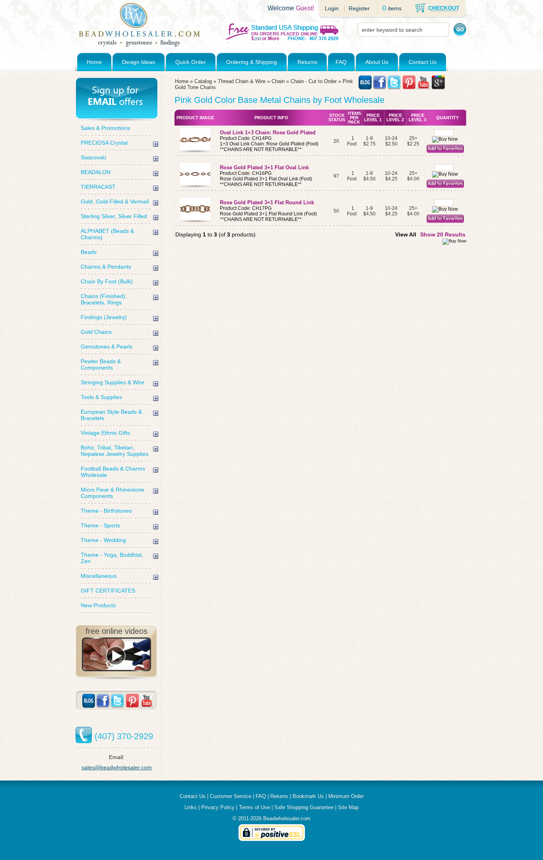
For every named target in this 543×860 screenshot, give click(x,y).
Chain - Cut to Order (314, 81)
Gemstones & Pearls (106, 346)
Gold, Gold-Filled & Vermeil (115, 201)
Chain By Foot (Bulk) (107, 281)
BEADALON (96, 172)
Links (190, 807)
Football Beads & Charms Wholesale (113, 471)
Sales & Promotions (105, 128)
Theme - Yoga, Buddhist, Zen (112, 558)
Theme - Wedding (103, 540)
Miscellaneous (98, 576)
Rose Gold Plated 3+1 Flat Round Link (268, 202)
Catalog (203, 81)
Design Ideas (138, 62)
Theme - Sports (100, 525)
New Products (98, 605)
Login (332, 8)
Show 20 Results (442, 234)
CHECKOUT (444, 8)
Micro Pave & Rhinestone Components (112, 492)
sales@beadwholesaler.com (116, 767)
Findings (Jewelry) (104, 317)
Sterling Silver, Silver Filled (114, 216)
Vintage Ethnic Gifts (105, 433)
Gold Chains (96, 332)
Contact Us (422, 62)
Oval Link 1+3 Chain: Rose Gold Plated (268, 133)
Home (94, 62)
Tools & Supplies (101, 397)
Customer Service (230, 796)
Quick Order (190, 62)
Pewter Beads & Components (101, 364)
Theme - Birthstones (106, 510)
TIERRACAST (98, 187)
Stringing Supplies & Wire (112, 382)
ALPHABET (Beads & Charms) (107, 234)
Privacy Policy (218, 807)
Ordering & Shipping (251, 62)
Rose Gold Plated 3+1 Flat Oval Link (265, 167)
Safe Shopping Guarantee (304, 807)
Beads (89, 252)
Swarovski (93, 157)
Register (359, 8)
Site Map (348, 807)
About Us (376, 62)
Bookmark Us (308, 796)
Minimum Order (346, 796)
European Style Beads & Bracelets (111, 415)
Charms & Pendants (106, 266)
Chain (278, 81)
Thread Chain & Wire (242, 81)
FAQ (341, 62)
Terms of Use (254, 807)
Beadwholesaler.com (286, 818)
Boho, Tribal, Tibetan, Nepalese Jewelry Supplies (114, 450)
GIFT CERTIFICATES (108, 590)
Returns (307, 62)
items (394, 8)
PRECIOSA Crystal (104, 142)
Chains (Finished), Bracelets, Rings (104, 299)
